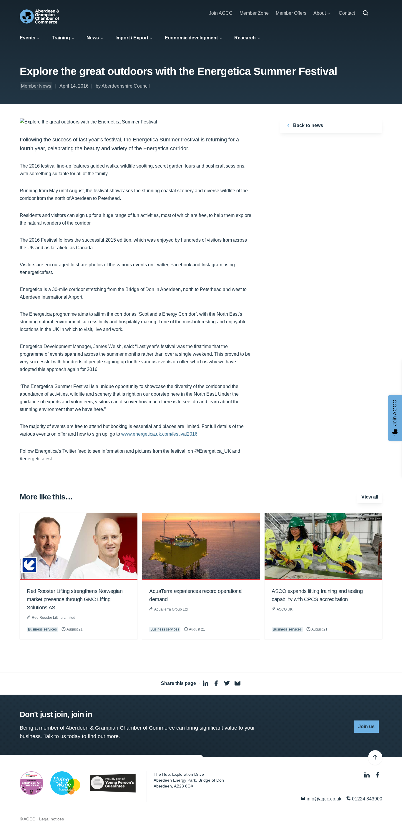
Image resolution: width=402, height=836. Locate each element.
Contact (347, 13)
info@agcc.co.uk (323, 798)
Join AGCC (220, 13)
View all (369, 496)
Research (245, 37)
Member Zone (254, 13)
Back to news (307, 125)
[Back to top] (375, 757)
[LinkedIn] (367, 775)
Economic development (191, 37)
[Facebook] (377, 775)
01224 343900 (366, 798)
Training (61, 37)
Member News (36, 85)
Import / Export (131, 37)
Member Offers (291, 13)
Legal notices (51, 819)
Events (27, 37)
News (93, 37)
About (319, 13)
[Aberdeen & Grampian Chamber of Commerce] (39, 16)
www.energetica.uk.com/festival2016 (159, 434)
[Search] (365, 13)
